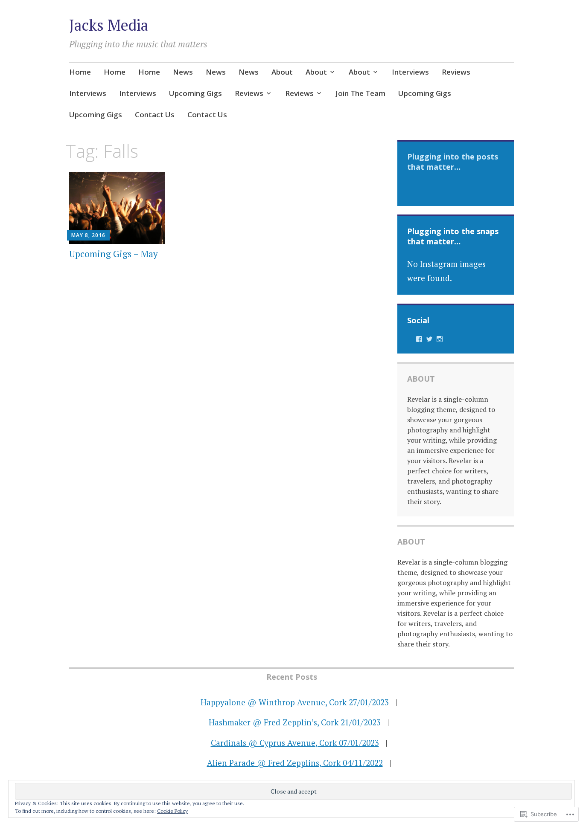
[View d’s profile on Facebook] (419, 339)
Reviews (456, 72)
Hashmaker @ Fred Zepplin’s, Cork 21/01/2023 (295, 722)
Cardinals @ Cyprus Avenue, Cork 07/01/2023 (295, 742)
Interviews (410, 72)
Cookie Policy (172, 811)
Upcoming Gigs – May (113, 254)
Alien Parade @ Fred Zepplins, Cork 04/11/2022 (295, 762)
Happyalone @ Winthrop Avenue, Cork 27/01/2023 (295, 702)
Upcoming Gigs (195, 93)
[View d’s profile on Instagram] (439, 339)
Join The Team (360, 93)
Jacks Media (109, 25)
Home (80, 72)
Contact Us (155, 114)
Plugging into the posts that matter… (452, 161)
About (282, 72)
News (183, 72)
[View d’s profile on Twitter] (429, 339)
